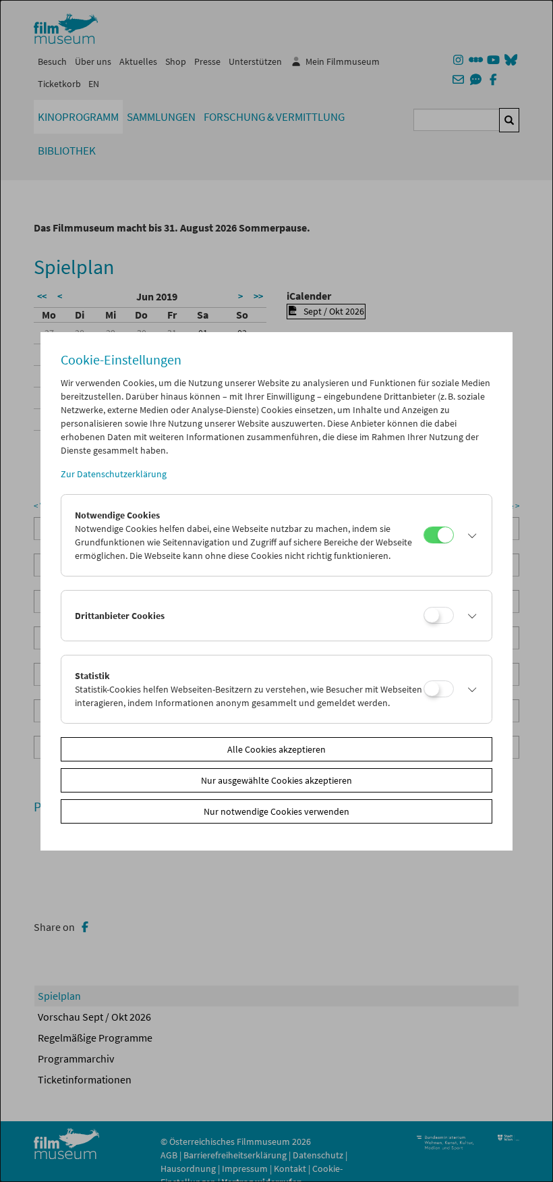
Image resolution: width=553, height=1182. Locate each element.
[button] (469, 535)
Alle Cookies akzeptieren (276, 749)
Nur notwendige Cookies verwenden (276, 811)
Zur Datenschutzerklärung (114, 474)
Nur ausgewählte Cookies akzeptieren (276, 780)
